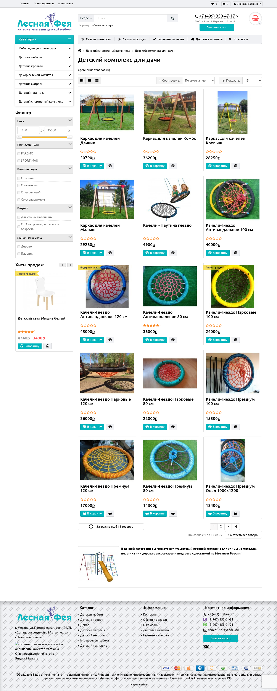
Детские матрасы (31, 83)
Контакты (241, 39)
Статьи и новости (98, 39)
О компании (65, 3)
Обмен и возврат (155, 619)
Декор (84, 625)
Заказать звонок (217, 27)
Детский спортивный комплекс (41, 101)
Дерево (26, 246)
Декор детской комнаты (36, 75)
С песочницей (30, 192)
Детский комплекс (93, 645)
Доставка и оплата (209, 39)
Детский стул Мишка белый (41, 318)
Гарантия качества (171, 39)
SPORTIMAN (29, 160)
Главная (24, 3)
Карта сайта (138, 684)
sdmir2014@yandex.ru (223, 630)
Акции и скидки (134, 39)
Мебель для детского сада (37, 48)
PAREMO (27, 153)
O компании (151, 625)
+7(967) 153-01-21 (220, 619)
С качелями (29, 185)
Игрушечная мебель (94, 640)
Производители (44, 3)
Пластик (27, 253)
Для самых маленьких (36, 217)
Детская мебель (30, 57)
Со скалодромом (33, 199)
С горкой (27, 178)
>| (235, 526)
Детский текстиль (31, 92)
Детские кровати (31, 66)
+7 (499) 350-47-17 (221, 614)
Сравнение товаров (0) (94, 70)
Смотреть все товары (243, 535)
